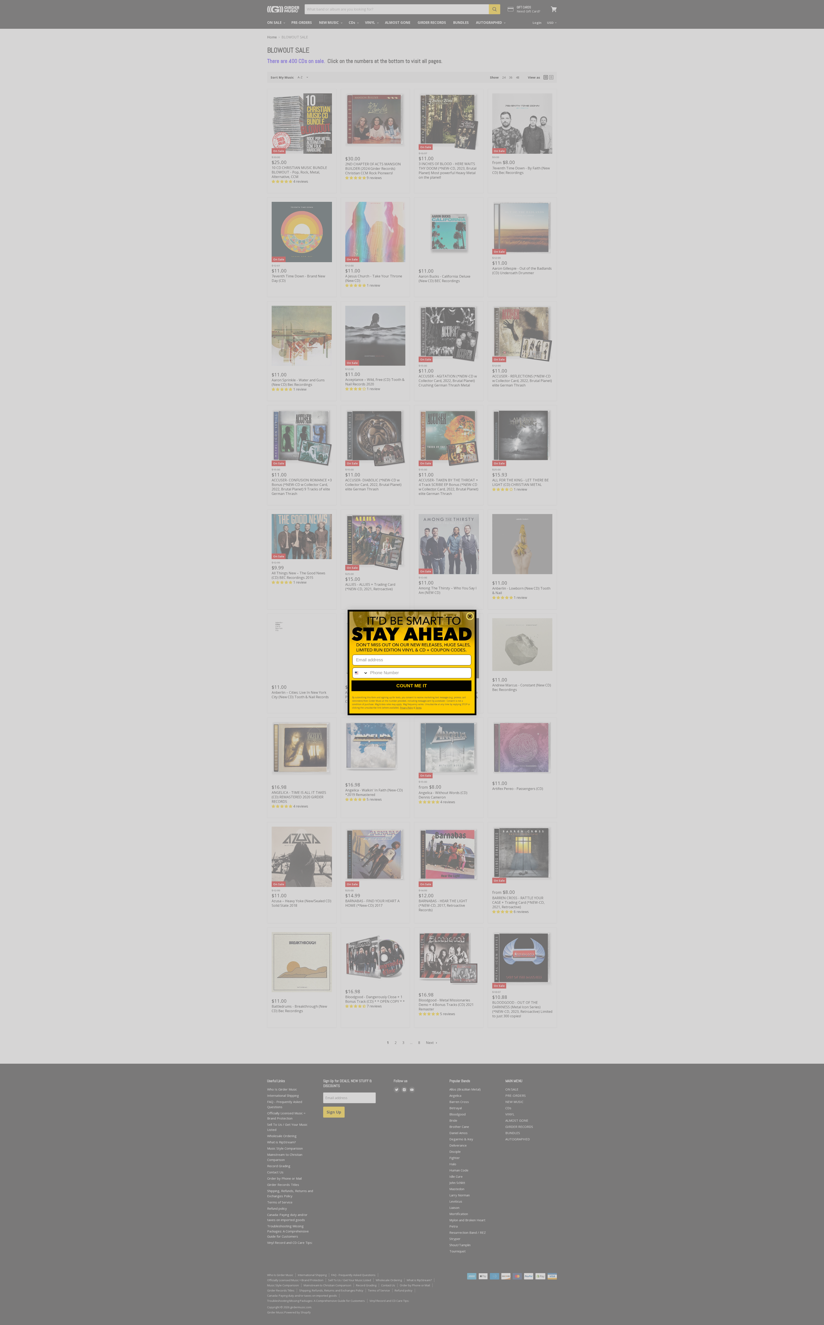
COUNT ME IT (411, 685)
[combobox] (360, 673)
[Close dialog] (470, 616)
